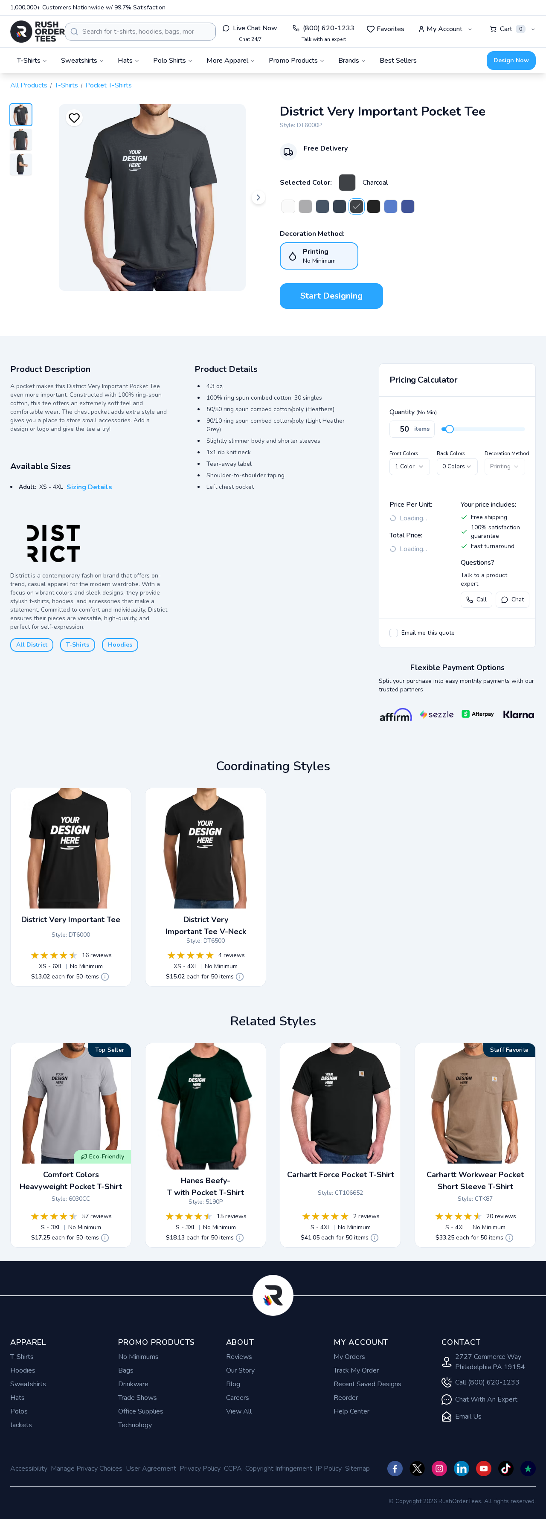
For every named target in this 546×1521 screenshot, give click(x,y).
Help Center (351, 1411)
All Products (28, 85)
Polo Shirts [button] (169, 60)
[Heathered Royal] (391, 206)
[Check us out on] (461, 1468)
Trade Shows (137, 1397)
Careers (237, 1397)
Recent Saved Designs (367, 1384)
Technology (135, 1425)
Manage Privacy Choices (86, 1468)
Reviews (239, 1356)
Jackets (21, 1425)
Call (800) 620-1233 (487, 1382)
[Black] (373, 206)
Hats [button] (125, 60)
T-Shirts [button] (29, 60)
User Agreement (151, 1468)
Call (481, 599)
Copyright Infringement (278, 1468)
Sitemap (357, 1468)
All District (31, 645)
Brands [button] (348, 60)
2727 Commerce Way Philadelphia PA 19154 (490, 1362)
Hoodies (120, 645)
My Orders (349, 1356)
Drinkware (133, 1384)
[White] (288, 206)
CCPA (233, 1468)
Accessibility (28, 1468)
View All (239, 1411)
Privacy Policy (200, 1468)
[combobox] (140, 32)
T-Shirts (66, 85)
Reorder (346, 1397)
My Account (444, 29)
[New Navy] (339, 206)
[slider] (449, 429)
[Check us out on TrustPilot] (528, 1468)
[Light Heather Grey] (305, 206)
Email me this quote (428, 633)
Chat (517, 599)
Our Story (240, 1370)
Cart (511, 29)
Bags (126, 1370)
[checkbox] (393, 633)
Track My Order (356, 1370)
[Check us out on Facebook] (395, 1468)
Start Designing (331, 296)
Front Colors (403, 453)
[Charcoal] (347, 182)
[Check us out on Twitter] (417, 1468)
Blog (233, 1384)
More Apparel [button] (227, 60)
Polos (19, 1411)
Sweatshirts (28, 1384)
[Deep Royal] (408, 206)
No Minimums (138, 1356)
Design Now (511, 60)
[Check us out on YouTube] (483, 1468)
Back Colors (451, 453)
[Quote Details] (105, 976)
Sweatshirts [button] (79, 60)
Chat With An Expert (486, 1399)
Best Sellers (398, 60)
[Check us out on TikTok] (506, 1468)
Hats (17, 1397)
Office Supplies (140, 1411)
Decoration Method (507, 453)
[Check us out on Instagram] (439, 1468)
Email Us (468, 1416)
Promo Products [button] (293, 60)
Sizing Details (89, 487)
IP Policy (329, 1468)
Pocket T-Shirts (108, 85)
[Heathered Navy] (322, 206)
